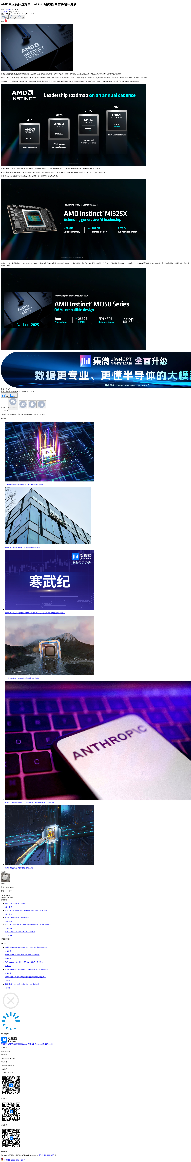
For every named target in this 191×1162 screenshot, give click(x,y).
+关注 (3, 872)
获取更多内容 (5, 939)
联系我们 (24, 1044)
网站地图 (31, 1044)
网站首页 (4, 1044)
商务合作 (44, 1044)
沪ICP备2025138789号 (47, 1155)
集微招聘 (17, 1044)
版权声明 (11, 1044)
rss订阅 (50, 1044)
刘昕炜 (8, 9)
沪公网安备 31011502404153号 (14, 1160)
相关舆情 (4, 12)
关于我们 (38, 1044)
